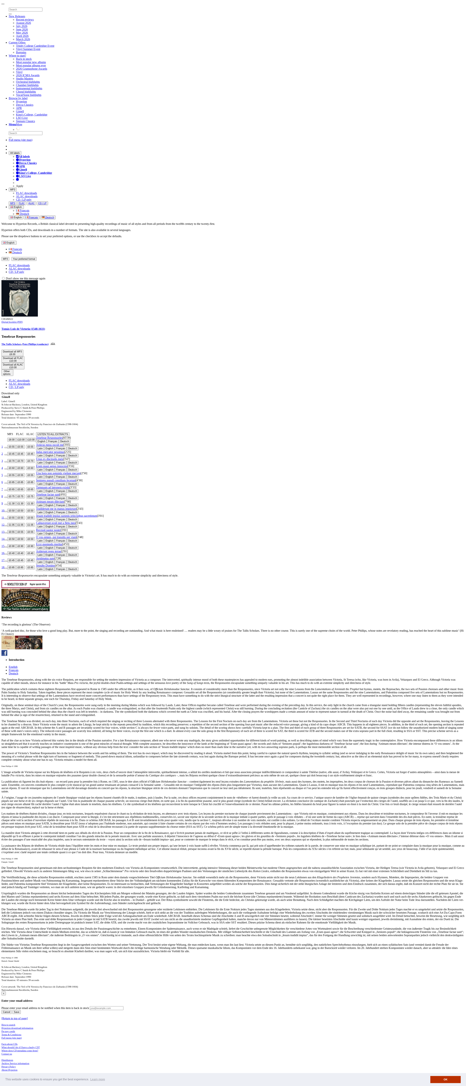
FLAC (22, 203)
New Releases (17, 16)
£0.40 (12, 553)
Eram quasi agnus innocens (51, 466)
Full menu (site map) (20, 139)
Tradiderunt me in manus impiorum (56, 508)
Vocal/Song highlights (28, 94)
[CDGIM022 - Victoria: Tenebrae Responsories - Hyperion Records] (19, 315)
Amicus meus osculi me (49, 444)
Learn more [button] (97, 1079)
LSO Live (22, 117)
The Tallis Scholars (11, 344)
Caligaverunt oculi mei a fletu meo (56, 522)
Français (24, 210)
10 (2, 510)
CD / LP (42, 203)
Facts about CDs (9, 1044)
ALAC (31, 203)
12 (2, 524)
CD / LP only (23, 199)
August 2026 (23, 22)
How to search (8, 1024)
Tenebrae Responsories (49, 437)
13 (2, 531)
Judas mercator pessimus (50, 451)
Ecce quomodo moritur (49, 544)
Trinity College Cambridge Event (35, 45)
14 (2, 538)
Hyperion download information (17, 1028)
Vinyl (19, 72)
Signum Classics (25, 121)
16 (2, 553)
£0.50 (12, 510)
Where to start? (17, 55)
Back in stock (24, 58)
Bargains (21, 52)
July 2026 (21, 26)
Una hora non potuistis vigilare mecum (58, 473)
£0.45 (12, 454)
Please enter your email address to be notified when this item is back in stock (45, 1008)
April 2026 (22, 35)
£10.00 (21, 439)
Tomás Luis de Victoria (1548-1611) (23, 328)
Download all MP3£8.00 (12, 353)
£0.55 (12, 446)
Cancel (6, 1012)
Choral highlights (26, 91)
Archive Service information (15, 1063)
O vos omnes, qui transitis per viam (56, 537)
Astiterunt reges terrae (48, 551)
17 (2, 560)
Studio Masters (24, 78)
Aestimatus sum (45, 558)
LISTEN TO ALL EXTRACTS (52, 434)
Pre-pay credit (8, 1031)
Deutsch (24, 213)
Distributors (7, 1060)
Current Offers (17, 42)
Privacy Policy (8, 1066)
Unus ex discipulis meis (49, 459)
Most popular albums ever (31, 65)
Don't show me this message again (25, 278)
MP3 (12, 189)
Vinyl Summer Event (28, 49)
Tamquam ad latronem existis (53, 487)
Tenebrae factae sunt (48, 494)
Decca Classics (24, 104)
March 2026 (23, 39)
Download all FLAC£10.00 (13, 359)
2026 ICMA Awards (28, 75)
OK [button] (445, 1079)
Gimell (20, 111)
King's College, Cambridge (31, 114)
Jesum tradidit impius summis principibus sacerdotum (66, 515)
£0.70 (12, 461)
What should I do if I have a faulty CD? (20, 1047)
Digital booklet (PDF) (12, 322)
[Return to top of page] (14, 1018)
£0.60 (12, 468)
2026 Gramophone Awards (31, 68)
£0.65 (12, 489)
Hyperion (21, 101)
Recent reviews (25, 19)
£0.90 (12, 546)
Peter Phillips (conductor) (35, 344)
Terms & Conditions (11, 1034)
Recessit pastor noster (48, 530)
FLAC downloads (26, 193)
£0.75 (12, 496)
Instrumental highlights (29, 88)
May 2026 (22, 32)
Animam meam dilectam (50, 501)
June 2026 (22, 29)
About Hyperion (9, 1070)
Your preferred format (24, 259)
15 (2, 546)
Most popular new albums (31, 62)
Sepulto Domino (45, 565)
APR (19, 108)
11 (2, 517)
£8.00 (12, 439)
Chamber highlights (27, 85)
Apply (19, 185)
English (17, 217)
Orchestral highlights (28, 81)
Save (16, 1012)
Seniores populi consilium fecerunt (56, 480)
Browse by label (18, 98)
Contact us (6, 1054)
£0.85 (12, 482)
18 (2, 567)
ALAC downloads (26, 196)
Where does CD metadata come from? (19, 1050)
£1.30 (12, 503)
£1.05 (12, 525)
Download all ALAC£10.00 (13, 366)
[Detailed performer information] (52, 344)
